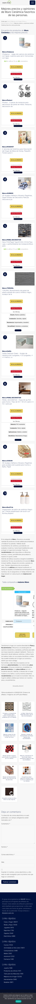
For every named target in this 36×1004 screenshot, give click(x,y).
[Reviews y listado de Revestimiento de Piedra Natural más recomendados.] (26, 727)
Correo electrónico (8, 854)
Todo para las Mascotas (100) (13, 974)
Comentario (5, 824)
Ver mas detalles (22, 635)
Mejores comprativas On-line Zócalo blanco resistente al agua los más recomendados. (27, 757)
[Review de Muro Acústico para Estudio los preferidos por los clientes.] (9, 749)
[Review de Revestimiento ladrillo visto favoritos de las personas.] (9, 770)
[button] (32, 2)
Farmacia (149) (9, 959)
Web (2, 862)
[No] (34, 998)
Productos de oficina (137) (12, 971)
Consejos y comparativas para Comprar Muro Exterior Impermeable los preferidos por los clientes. (9, 715)
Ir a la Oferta (16, 67)
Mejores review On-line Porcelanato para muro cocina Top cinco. (9, 736)
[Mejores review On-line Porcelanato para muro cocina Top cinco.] (9, 727)
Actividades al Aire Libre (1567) (14, 948)
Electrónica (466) (9, 936)
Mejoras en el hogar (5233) (13, 976)
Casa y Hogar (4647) (11, 922)
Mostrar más (18, 330)
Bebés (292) (8, 953)
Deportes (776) (9, 930)
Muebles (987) (8, 982)
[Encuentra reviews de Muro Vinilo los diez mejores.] (9, 791)
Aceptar (18, 1001)
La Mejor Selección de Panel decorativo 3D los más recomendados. (26, 715)
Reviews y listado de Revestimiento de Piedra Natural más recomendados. (26, 736)
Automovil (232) (9, 956)
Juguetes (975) (9, 927)
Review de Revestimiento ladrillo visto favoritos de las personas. (9, 778)
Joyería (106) (8, 968)
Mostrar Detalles (18, 79)
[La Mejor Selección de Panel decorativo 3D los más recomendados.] (26, 706)
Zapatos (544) (8, 933)
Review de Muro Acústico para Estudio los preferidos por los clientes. (9, 757)
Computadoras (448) (11, 951)
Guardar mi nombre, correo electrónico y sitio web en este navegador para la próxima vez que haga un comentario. (17, 874)
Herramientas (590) (10, 979)
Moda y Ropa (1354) (10, 925)
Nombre (4, 847)
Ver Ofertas (16, 77)
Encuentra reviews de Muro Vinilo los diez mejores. (9, 798)
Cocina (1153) (8, 945)
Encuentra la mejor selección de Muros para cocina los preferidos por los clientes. (26, 779)
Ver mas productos (7, 588)
